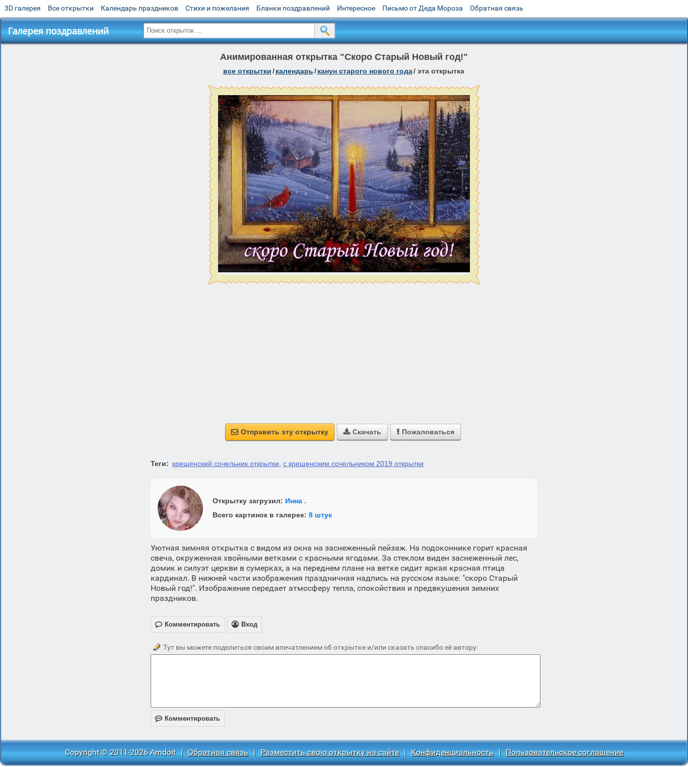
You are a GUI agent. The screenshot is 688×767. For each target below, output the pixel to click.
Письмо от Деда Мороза (422, 8)
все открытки (247, 71)
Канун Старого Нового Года (364, 71)
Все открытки (71, 8)
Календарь (294, 71)
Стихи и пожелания (217, 8)
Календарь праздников (139, 8)
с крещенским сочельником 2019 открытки (353, 463)
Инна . (295, 501)
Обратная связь (496, 8)
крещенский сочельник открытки (225, 463)
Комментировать (187, 718)
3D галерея (23, 8)
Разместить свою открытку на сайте (329, 752)
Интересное (356, 8)
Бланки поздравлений (293, 8)
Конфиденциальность (452, 752)
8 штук (320, 515)
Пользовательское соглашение (564, 752)
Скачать (362, 432)
